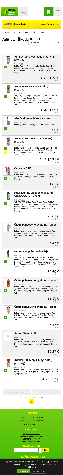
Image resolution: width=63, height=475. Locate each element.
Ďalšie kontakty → (31, 424)
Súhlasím (23, 471)
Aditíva (42, 32)
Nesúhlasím (38, 471)
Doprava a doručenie (31, 434)
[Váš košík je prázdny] (48, 11)
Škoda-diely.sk (9, 11)
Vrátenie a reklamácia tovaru (31, 436)
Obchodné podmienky (31, 439)
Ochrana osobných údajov (31, 442)
